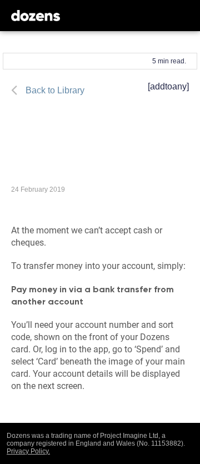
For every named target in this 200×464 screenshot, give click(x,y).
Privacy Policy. (28, 451)
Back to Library (55, 90)
